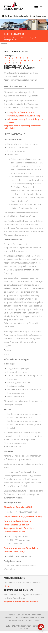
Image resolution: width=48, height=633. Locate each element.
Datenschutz (10, 617)
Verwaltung (38, 38)
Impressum (36, 615)
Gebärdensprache (38, 16)
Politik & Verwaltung (27, 38)
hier (6, 586)
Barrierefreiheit (23, 617)
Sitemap (29, 620)
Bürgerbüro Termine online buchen (20, 601)
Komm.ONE (24, 628)
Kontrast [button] (8, 16)
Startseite (16, 38)
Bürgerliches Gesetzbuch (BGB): (18, 507)
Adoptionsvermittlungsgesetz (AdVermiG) (23, 516)
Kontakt (12, 615)
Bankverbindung (23, 615)
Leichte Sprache (21, 16)
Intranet (37, 620)
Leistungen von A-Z (10, 40)
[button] (39, 6)
